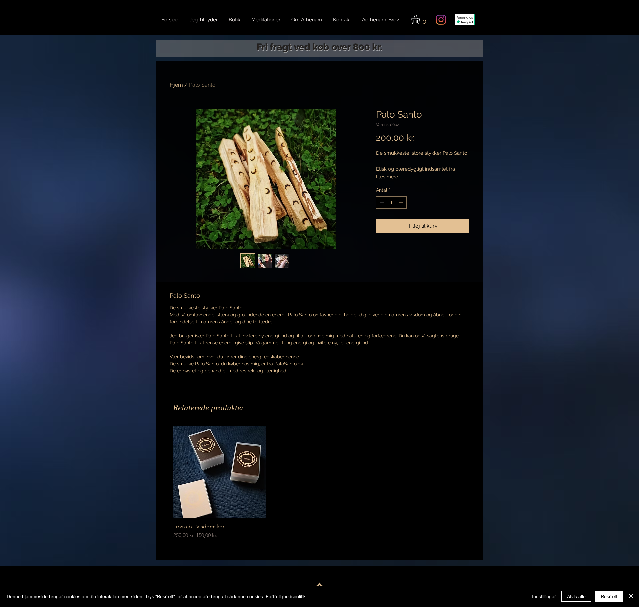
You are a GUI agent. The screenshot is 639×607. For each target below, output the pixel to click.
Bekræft (609, 596)
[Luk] (631, 596)
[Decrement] (381, 202)
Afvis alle (576, 596)
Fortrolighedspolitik (286, 596)
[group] (318, 482)
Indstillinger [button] (544, 596)
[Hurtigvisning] (219, 472)
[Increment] (401, 202)
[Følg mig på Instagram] (441, 20)
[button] (421, 19)
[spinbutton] (391, 202)
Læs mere (387, 176)
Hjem (176, 85)
